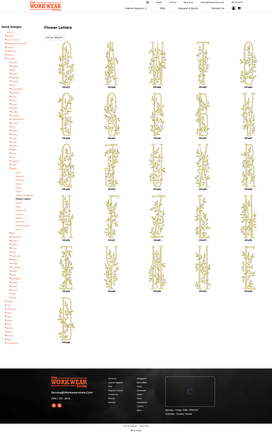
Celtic (13, 85)
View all (9, 32)
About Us (112, 378)
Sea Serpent (16, 267)
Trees (13, 294)
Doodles (14, 112)
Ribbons (14, 260)
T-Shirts (140, 406)
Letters (14, 169)
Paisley (14, 244)
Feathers (14, 123)
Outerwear (141, 390)
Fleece (139, 394)
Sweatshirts (142, 402)
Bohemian (20, 176)
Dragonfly (15, 116)
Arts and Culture (12, 40)
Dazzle (18, 191)
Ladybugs (15, 161)
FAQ (110, 386)
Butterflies (15, 78)
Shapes (14, 271)
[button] (135, 8)
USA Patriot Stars (22, 226)
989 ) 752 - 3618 (61, 398)
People (9, 320)
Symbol (14, 286)
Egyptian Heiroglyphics (25, 195)
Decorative (10, 59)
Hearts (13, 150)
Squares (14, 282)
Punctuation (16, 256)
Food (8, 305)
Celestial (14, 81)
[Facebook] (54, 405)
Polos (139, 386)
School (9, 332)
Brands (111, 398)
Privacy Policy (144, 426)
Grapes (14, 142)
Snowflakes (16, 279)
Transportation (12, 343)
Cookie (18, 188)
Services (9, 336)
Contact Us (113, 394)
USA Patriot (20, 222)
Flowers (14, 135)
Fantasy (9, 301)
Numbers (14, 241)
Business (10, 47)
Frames (14, 138)
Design (14, 104)
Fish (12, 127)
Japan (18, 207)
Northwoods (16, 237)
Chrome (19, 184)
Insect (13, 154)
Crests (13, 100)
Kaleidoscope (21, 210)
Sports (9, 339)
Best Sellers (142, 382)
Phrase (14, 248)
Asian (18, 172)
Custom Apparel (115, 382)
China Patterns (17, 89)
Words (13, 298)
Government (11, 309)
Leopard (19, 214)
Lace (13, 157)
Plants (13, 252)
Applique (14, 66)
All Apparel (141, 378)
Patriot (9, 317)
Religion (9, 328)
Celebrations (11, 51)
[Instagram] (59, 405)
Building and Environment (16, 44)
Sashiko (14, 263)
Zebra (18, 229)
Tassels (14, 290)
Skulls (13, 275)
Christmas (15, 93)
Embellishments (17, 119)
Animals (9, 36)
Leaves (14, 165)
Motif (13, 233)
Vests (139, 398)
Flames (14, 131)
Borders (14, 74)
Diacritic (14, 108)
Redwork (19, 218)
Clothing (9, 55)
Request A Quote (115, 390)
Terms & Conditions (130, 426)
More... (140, 410)
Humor (9, 313)
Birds (13, 70)
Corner (13, 97)
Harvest (14, 146)
